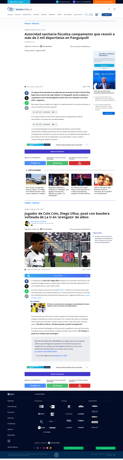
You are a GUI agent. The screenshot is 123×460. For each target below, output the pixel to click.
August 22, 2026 (61, 356)
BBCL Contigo (78, 14)
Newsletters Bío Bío (64, 2)
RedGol (61, 290)
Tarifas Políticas (12, 447)
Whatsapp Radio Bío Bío (106, 448)
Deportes (43, 14)
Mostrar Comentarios (57, 151)
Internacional (27, 14)
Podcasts (10, 14)
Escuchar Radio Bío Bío (105, 2)
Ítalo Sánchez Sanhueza (38, 221)
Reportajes (11, 435)
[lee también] (38, 307)
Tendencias (52, 14)
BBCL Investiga (68, 14)
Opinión (59, 14)
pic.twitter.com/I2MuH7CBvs (46, 351)
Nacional (18, 14)
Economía (36, 14)
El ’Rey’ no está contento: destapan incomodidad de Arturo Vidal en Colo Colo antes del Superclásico (68, 305)
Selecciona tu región (16, 2)
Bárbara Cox (30, 42)
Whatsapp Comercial (75, 448)
